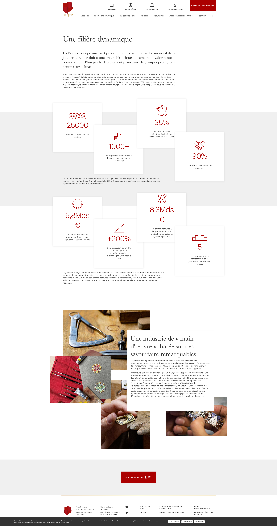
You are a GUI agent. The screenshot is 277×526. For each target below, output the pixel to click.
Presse (143, 512)
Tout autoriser (174, 521)
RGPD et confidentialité (202, 508)
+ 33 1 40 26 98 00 (113, 512)
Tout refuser (188, 521)
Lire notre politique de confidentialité (58, 522)
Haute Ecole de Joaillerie (172, 512)
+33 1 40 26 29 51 (110, 515)
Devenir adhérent (134, 477)
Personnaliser (199, 521)
